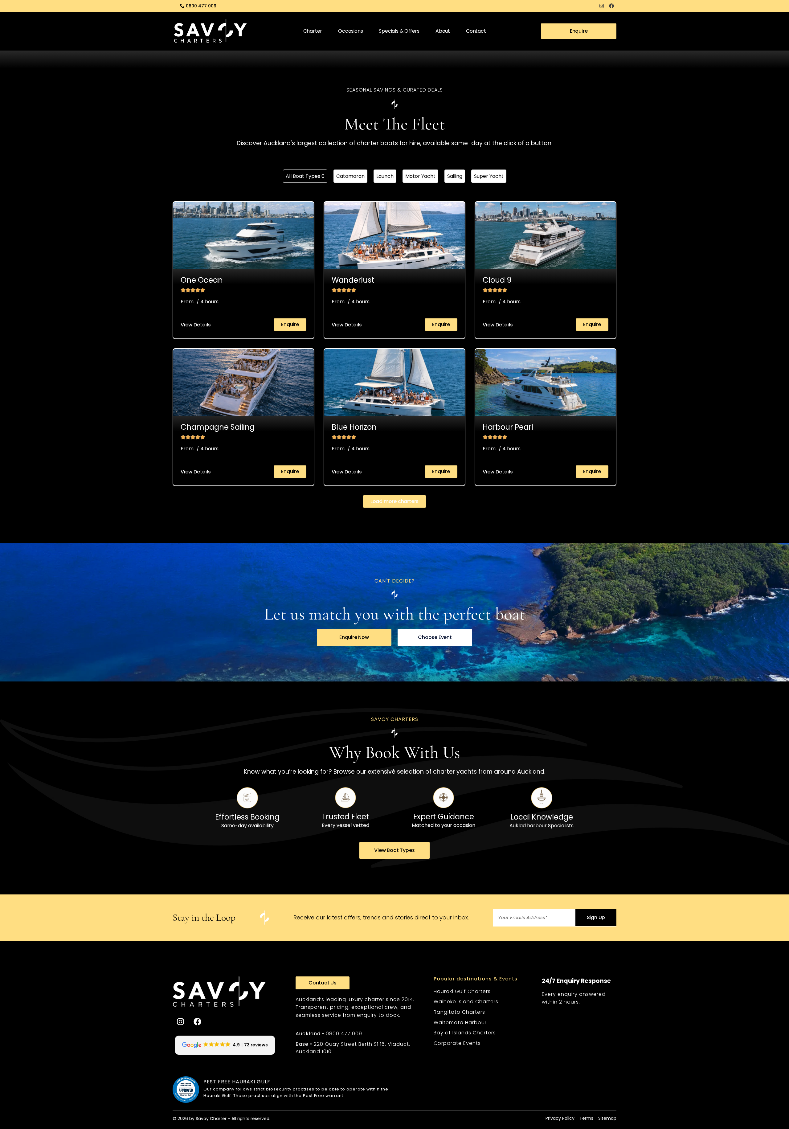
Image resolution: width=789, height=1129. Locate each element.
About (442, 31)
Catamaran (350, 176)
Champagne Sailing (218, 427)
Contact (476, 31)
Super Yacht (489, 176)
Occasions (350, 31)
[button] (394, 501)
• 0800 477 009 (329, 1033)
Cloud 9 (497, 280)
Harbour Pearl (508, 427)
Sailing (454, 176)
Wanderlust (353, 280)
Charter (312, 31)
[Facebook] (611, 6)
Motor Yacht (420, 176)
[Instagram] (602, 6)
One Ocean (202, 280)
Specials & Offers (399, 31)
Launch (385, 176)
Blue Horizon (354, 427)
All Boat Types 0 (305, 176)
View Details (196, 324)
